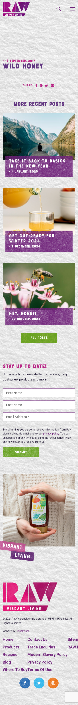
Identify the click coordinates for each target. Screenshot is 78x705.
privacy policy (51, 433)
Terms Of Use (39, 669)
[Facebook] (24, 683)
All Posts (39, 338)
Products (11, 647)
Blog (7, 662)
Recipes (10, 654)
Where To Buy (15, 669)
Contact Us (37, 639)
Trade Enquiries (41, 647)
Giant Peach (23, 631)
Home (8, 639)
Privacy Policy (39, 662)
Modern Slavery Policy (47, 654)
